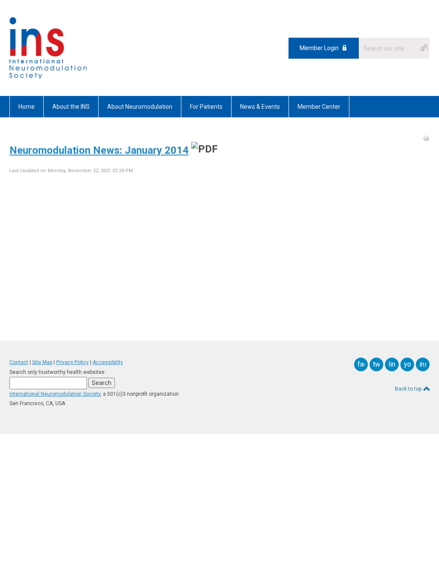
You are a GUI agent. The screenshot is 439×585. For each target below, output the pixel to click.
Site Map (42, 362)
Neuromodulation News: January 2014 (99, 150)
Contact (18, 362)
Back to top (409, 389)
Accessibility (108, 362)
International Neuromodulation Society (54, 394)
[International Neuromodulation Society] (48, 77)
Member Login (319, 48)
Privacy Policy (72, 362)
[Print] (426, 138)
